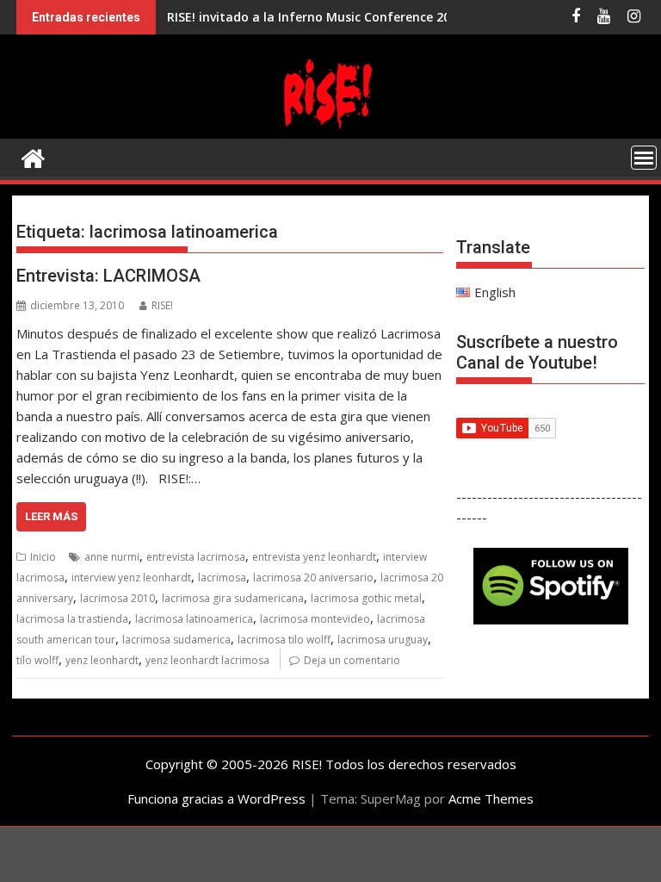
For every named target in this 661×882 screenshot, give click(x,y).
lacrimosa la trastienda (72, 619)
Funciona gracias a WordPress (216, 798)
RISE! (162, 305)
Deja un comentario (352, 660)
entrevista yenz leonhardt (314, 557)
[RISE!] (330, 128)
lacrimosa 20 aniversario (313, 577)
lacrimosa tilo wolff (284, 639)
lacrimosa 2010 (117, 598)
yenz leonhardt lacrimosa (207, 660)
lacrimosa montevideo (315, 619)
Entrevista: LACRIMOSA (108, 275)
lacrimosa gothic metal (366, 598)
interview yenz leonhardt (131, 577)
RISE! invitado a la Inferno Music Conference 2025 (315, 17)
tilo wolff (37, 660)
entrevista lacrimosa (195, 557)
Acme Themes (491, 798)
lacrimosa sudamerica (176, 639)
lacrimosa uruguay (382, 639)
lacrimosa (222, 577)
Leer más (51, 516)
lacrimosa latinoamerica (194, 619)
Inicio (43, 557)
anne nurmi (111, 557)
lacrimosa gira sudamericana (233, 598)
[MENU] (644, 158)
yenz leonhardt (102, 660)
